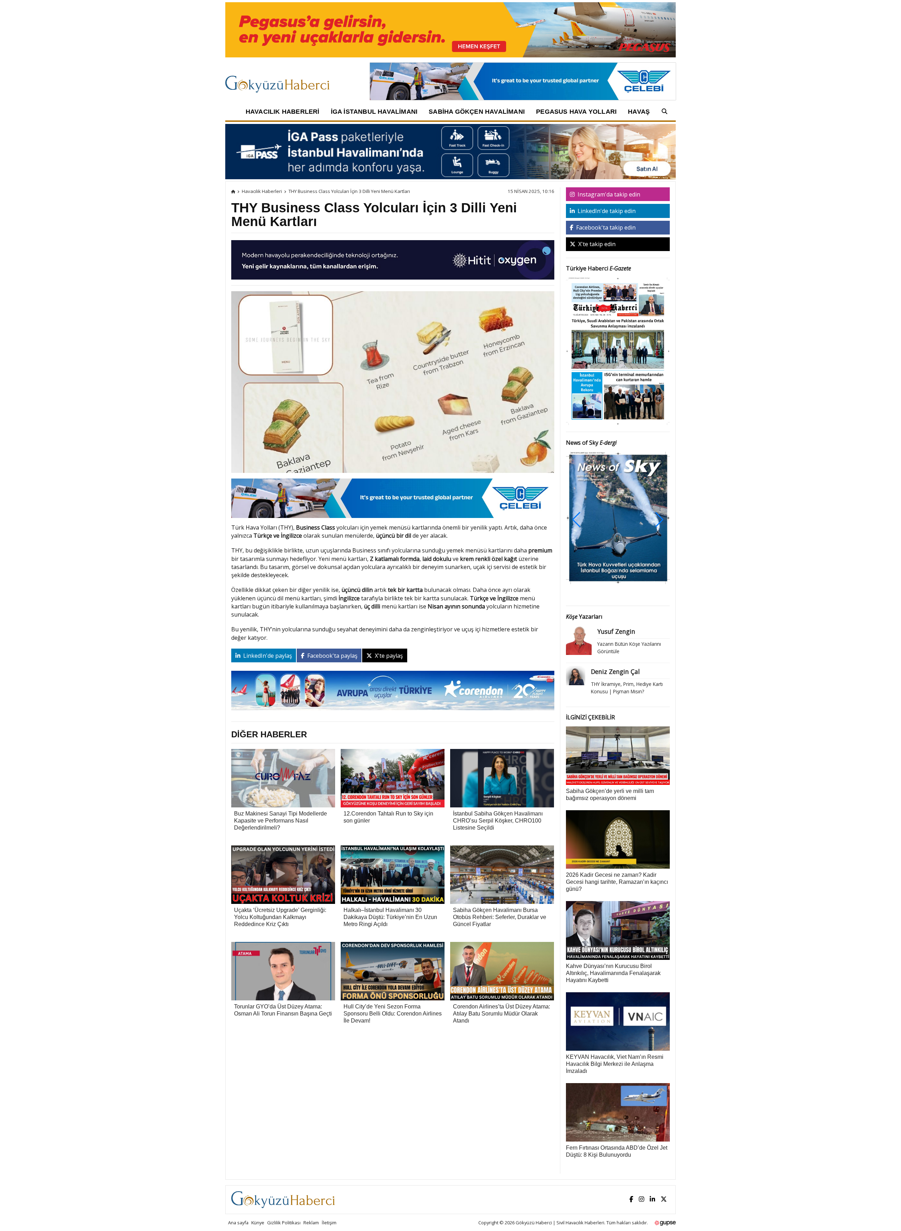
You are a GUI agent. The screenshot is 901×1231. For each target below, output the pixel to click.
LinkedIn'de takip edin (606, 211)
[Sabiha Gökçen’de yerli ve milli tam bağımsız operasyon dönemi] (618, 755)
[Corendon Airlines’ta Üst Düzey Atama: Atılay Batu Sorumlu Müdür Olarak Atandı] (502, 970)
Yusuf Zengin (616, 631)
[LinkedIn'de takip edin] (652, 1199)
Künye (257, 1222)
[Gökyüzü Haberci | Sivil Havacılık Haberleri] (280, 81)
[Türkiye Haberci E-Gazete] (618, 351)
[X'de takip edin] (664, 1199)
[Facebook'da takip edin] (631, 1199)
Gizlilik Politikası (284, 1222)
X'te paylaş (388, 656)
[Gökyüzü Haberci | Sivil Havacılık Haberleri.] (233, 191)
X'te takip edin (596, 244)
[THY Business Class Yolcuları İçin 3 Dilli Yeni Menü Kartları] (392, 422)
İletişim (329, 1222)
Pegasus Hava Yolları (576, 111)
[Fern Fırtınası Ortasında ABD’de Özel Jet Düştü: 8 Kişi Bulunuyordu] (618, 1112)
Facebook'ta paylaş (332, 656)
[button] (659, 519)
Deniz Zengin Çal (615, 671)
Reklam (311, 1222)
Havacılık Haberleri (283, 111)
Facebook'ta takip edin (605, 227)
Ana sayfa (238, 1222)
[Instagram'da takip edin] (641, 1199)
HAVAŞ (639, 111)
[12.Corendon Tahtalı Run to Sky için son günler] (393, 777)
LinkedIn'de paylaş (267, 656)
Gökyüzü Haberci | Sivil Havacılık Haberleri (560, 1222)
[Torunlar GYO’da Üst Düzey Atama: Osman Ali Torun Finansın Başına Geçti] (283, 970)
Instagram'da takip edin (608, 194)
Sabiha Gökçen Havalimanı (477, 111)
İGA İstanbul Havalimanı (374, 111)
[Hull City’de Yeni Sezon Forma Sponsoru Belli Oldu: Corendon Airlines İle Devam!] (393, 970)
